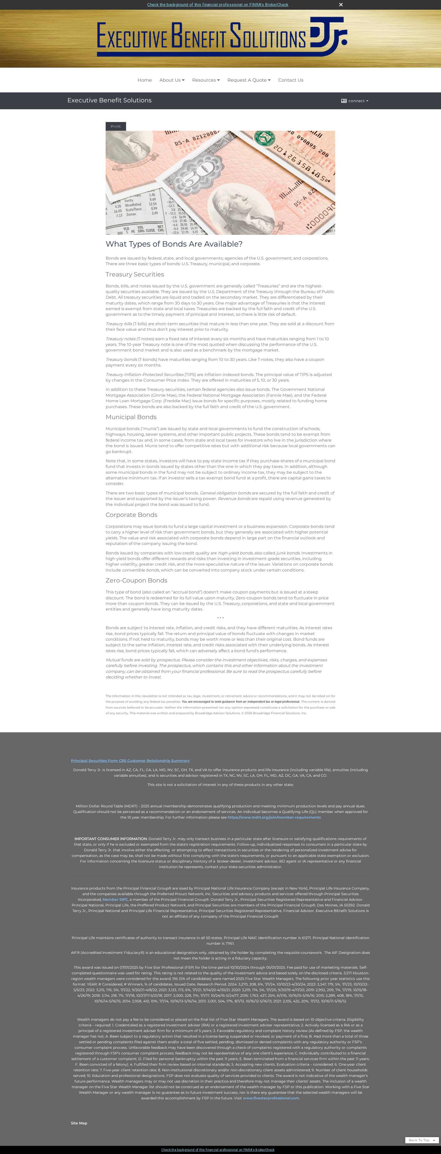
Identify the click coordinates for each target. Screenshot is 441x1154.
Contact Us (290, 80)
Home (145, 80)
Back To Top (420, 1140)
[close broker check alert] (341, 5)
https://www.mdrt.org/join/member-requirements (274, 817)
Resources (204, 80)
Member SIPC (115, 899)
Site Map (79, 1123)
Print (116, 126)
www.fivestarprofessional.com (271, 1098)
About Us (170, 80)
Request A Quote (247, 80)
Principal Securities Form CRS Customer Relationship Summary (130, 760)
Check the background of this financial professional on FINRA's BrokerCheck (217, 4)
